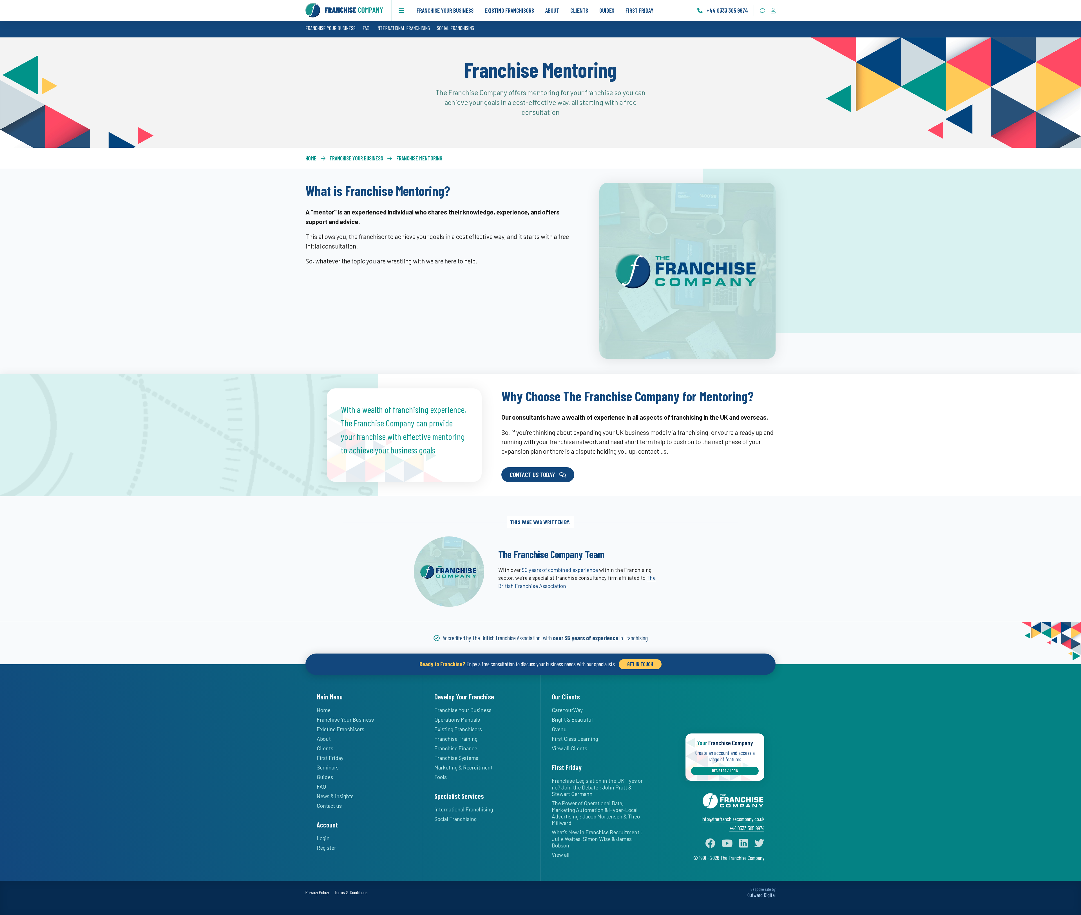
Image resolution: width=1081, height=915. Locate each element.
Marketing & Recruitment (463, 767)
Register (326, 847)
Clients (579, 10)
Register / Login (725, 770)
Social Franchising (455, 28)
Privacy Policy (317, 892)
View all (560, 854)
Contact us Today (532, 474)
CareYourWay (567, 710)
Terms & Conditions (351, 892)
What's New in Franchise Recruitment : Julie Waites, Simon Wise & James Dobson (597, 839)
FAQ (366, 28)
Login (323, 838)
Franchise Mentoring (419, 158)
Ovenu (559, 729)
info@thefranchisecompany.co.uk (733, 819)
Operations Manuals (457, 719)
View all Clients (569, 748)
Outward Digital (761, 895)
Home (310, 158)
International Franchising (403, 28)
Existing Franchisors (509, 10)
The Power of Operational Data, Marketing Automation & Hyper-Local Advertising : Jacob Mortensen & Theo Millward (596, 813)
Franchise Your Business (445, 10)
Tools (440, 777)
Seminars (328, 767)
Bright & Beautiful (572, 719)
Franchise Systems (456, 758)
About (552, 10)
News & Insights (335, 796)
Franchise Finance (455, 748)
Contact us (329, 805)
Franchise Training (455, 738)
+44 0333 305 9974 (746, 828)
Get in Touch (640, 664)
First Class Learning (575, 738)
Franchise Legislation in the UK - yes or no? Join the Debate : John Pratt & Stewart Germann (597, 787)
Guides (606, 10)
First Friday (639, 10)
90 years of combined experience (560, 570)
